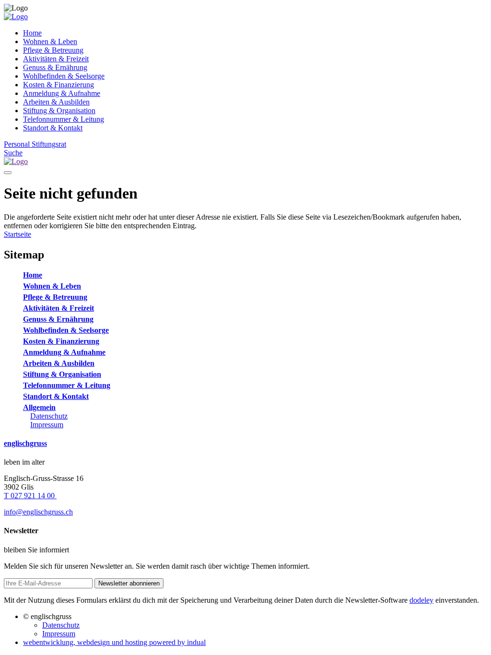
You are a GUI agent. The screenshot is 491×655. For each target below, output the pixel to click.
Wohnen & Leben (52, 286)
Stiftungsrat (49, 144)
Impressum (46, 425)
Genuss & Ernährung (58, 319)
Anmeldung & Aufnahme (64, 352)
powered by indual (114, 642)
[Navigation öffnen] (8, 172)
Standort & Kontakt (56, 396)
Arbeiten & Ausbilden (58, 363)
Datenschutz (49, 416)
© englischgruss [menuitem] (47, 616)
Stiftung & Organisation (62, 374)
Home (32, 275)
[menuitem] (255, 33)
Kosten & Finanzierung (61, 341)
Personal (18, 144)
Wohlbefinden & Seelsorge (66, 330)
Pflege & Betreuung (55, 297)
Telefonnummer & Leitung (66, 385)
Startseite (17, 234)
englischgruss (25, 443)
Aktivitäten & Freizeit (58, 308)
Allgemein (39, 407)
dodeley (421, 600)
